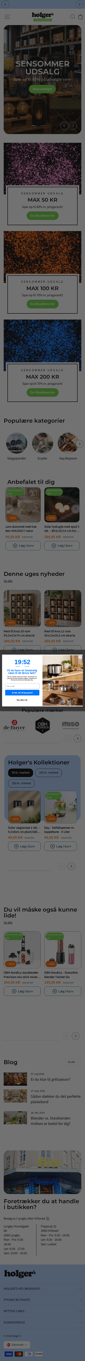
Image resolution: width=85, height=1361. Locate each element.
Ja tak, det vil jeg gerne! (22, 693)
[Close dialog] (80, 657)
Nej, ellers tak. (22, 700)
